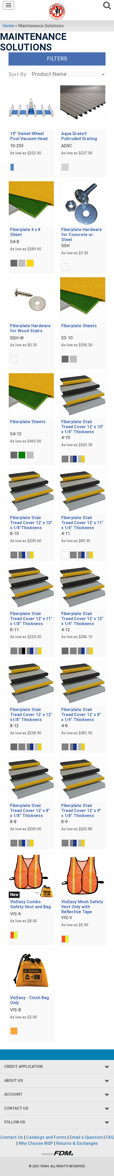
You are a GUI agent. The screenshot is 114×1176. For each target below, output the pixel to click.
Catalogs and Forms (46, 1137)
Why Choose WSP (36, 1143)
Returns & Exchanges (77, 1143)
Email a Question (86, 1137)
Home (8, 25)
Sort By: (17, 74)
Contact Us (11, 1137)
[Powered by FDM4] (57, 1152)
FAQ (110, 1137)
